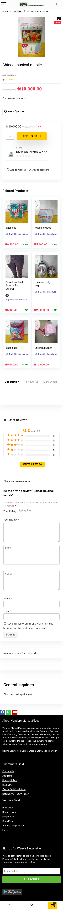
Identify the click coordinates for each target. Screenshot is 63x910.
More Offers (50, 381)
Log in (5, 830)
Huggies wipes (43, 227)
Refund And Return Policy (15, 794)
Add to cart (31, 136)
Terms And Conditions (14, 789)
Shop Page (8, 821)
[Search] (58, 4)
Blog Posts (8, 816)
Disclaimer (7, 785)
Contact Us (8, 771)
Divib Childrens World (31, 152)
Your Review (11, 519)
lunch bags (11, 347)
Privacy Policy (9, 780)
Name (7, 598)
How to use (8, 807)
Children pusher (43, 347)
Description (12, 381)
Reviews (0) (31, 381)
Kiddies (17, 11)
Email (7, 611)
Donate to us (9, 812)
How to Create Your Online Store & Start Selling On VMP (29, 751)
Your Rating (9, 511)
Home (5, 11)
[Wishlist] (10, 906)
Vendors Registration (13, 825)
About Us (7, 776)
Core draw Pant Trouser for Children (14, 285)
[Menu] (4, 4)
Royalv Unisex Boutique (16, 299)
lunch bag (10, 227)
